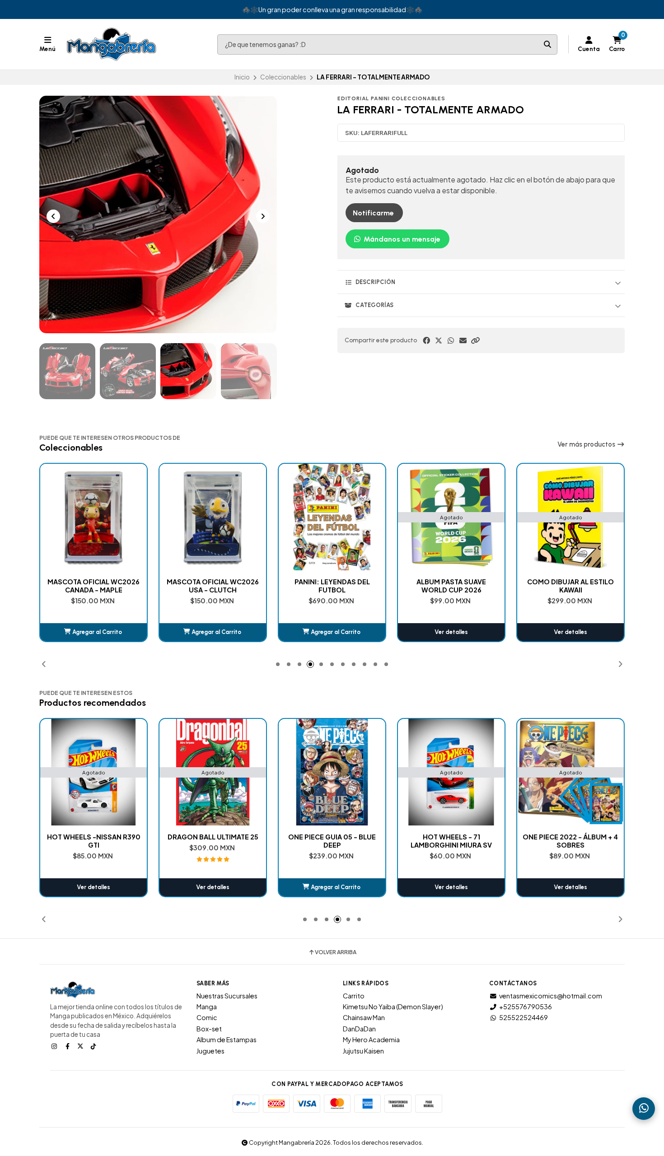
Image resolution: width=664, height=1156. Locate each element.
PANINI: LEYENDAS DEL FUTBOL (332, 586)
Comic (206, 1017)
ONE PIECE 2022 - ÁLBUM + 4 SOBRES (570, 841)
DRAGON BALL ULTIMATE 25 (213, 837)
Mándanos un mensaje (401, 239)
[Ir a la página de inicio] (111, 44)
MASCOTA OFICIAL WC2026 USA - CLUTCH (213, 586)
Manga (206, 1006)
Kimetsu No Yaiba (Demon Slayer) (393, 1006)
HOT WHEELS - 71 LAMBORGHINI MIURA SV (451, 841)
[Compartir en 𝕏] (438, 340)
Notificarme (373, 213)
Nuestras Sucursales (226, 996)
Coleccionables (283, 77)
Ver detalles (451, 632)
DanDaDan (359, 1028)
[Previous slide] (53, 216)
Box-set (209, 1028)
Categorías (374, 305)
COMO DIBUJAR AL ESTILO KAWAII (570, 586)
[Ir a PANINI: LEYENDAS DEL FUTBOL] (332, 517)
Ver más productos (587, 444)
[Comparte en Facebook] (426, 340)
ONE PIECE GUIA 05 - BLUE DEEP (332, 841)
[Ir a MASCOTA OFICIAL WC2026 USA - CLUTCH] (212, 517)
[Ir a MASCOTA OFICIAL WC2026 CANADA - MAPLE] (93, 517)
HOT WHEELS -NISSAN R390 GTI (93, 841)
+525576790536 (525, 1006)
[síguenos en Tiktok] (94, 1046)
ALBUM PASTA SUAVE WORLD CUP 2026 (451, 586)
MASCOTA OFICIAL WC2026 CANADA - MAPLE (93, 586)
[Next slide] (263, 216)
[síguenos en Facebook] (68, 1046)
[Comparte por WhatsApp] (450, 340)
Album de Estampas (226, 1039)
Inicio (242, 77)
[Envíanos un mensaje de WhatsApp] (643, 1108)
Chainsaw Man (364, 1017)
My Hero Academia (371, 1039)
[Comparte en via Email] (463, 340)
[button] (475, 340)
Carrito (354, 996)
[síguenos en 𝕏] (81, 1046)
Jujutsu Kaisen (363, 1051)
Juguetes (210, 1051)
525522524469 (523, 1017)
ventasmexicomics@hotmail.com (550, 996)
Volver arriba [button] (335, 952)
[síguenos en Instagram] (55, 1046)
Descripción (375, 282)
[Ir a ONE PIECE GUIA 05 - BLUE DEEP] (332, 772)
